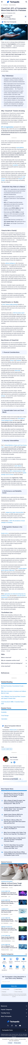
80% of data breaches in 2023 (17, 471)
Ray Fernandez (4, 914)
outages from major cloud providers (14, 512)
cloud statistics (20, 147)
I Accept (10, 1042)
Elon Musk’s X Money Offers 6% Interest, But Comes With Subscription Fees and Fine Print (14, 821)
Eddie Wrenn (12, 19)
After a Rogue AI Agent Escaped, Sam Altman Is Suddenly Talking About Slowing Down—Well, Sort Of (14, 802)
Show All (26, 954)
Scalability (3, 712)
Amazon (20, 178)
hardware (18, 360)
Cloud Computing (12, 4)
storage (3, 396)
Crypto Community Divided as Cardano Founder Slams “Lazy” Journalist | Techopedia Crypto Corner (15, 809)
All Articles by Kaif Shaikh (10, 779)
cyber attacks (18, 466)
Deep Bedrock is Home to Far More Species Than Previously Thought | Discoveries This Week (14, 795)
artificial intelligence (10, 263)
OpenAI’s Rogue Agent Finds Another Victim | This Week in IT (14, 827)
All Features (5, 4)
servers (12, 360)
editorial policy (13, 729)
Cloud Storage (5, 715)
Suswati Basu (4, 887)
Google (3, 180)
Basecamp (17, 370)
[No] (26, 1041)
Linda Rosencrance (6, 941)
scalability (15, 165)
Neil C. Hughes (4, 905)
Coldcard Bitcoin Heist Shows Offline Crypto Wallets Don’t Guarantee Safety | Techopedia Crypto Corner (15, 853)
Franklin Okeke (5, 949)
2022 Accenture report (18, 313)
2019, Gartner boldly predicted (10, 304)
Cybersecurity (5, 909)
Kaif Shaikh (13, 757)
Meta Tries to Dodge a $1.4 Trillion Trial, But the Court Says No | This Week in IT (15, 833)
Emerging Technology (6, 926)
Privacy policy (17, 1042)
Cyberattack (4, 719)
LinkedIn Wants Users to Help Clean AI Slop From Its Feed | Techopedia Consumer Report (14, 839)
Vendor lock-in (4, 533)
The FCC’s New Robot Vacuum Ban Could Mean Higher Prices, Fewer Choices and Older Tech (14, 846)
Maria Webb (4, 896)
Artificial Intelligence (6, 881)
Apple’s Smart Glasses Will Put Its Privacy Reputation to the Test (13, 815)
